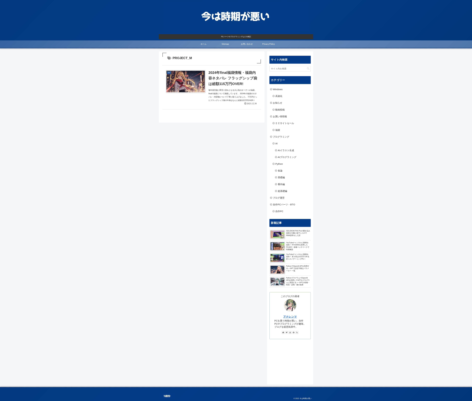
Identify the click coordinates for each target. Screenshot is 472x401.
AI (276, 143)
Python (279, 164)
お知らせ (277, 103)
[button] (308, 68)
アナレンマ (290, 316)
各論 (280, 170)
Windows (278, 89)
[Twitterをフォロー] (286, 332)
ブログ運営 (279, 198)
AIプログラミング (287, 157)
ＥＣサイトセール (284, 123)
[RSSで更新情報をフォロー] (296, 332)
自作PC (279, 211)
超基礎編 (282, 191)
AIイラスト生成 (286, 150)
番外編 (281, 184)
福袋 (277, 130)
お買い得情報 (280, 116)
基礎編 (281, 177)
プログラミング (281, 136)
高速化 (278, 96)
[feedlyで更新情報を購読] (293, 332)
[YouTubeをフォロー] (290, 332)
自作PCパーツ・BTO (284, 204)
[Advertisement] (290, 360)
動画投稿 (280, 109)
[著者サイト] (283, 332)
